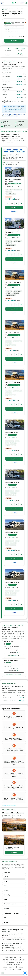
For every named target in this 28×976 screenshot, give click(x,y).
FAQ (20, 957)
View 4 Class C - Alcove (13, 655)
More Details (14, 211)
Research (9, 964)
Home (3, 8)
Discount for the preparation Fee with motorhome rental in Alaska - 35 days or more (14, 787)
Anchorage (7, 872)
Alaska (21, 8)
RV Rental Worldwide (10, 8)
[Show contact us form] (13, 2)
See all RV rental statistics (12, 115)
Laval (5, 899)
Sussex (6, 917)
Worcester (7, 922)
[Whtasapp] (18, 2)
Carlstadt (6, 881)
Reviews (19, 962)
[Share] (16, 203)
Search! (14, 41)
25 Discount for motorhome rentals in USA (14, 728)
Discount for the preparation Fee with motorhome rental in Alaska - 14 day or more (14, 750)
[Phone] (15, 2)
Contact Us (20, 969)
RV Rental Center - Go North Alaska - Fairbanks (14, 151)
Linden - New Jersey (9, 904)
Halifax (6, 886)
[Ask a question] (21, 203)
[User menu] (26, 2)
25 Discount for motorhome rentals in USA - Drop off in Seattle (14, 717)
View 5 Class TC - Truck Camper (13, 674)
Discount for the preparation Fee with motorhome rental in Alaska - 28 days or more (14, 775)
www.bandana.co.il (10, 957)
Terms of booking (9, 969)
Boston (6, 876)
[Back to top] (2, 973)
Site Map (20, 967)
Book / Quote (14, 207)
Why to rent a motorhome (17, 959)
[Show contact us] (25, 973)
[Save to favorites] (7, 203)
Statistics (17, 964)
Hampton (6, 890)
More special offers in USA (9, 805)
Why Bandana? (10, 962)
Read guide (14, 852)
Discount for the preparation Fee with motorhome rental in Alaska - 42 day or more (14, 799)
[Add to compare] (12, 203)
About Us (5, 959)
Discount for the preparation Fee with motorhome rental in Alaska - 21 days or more (14, 762)
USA (17, 8)
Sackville (6, 908)
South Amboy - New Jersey (11, 913)
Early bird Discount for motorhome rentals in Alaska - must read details (14, 738)
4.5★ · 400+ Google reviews (7, 122)
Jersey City (7, 895)
